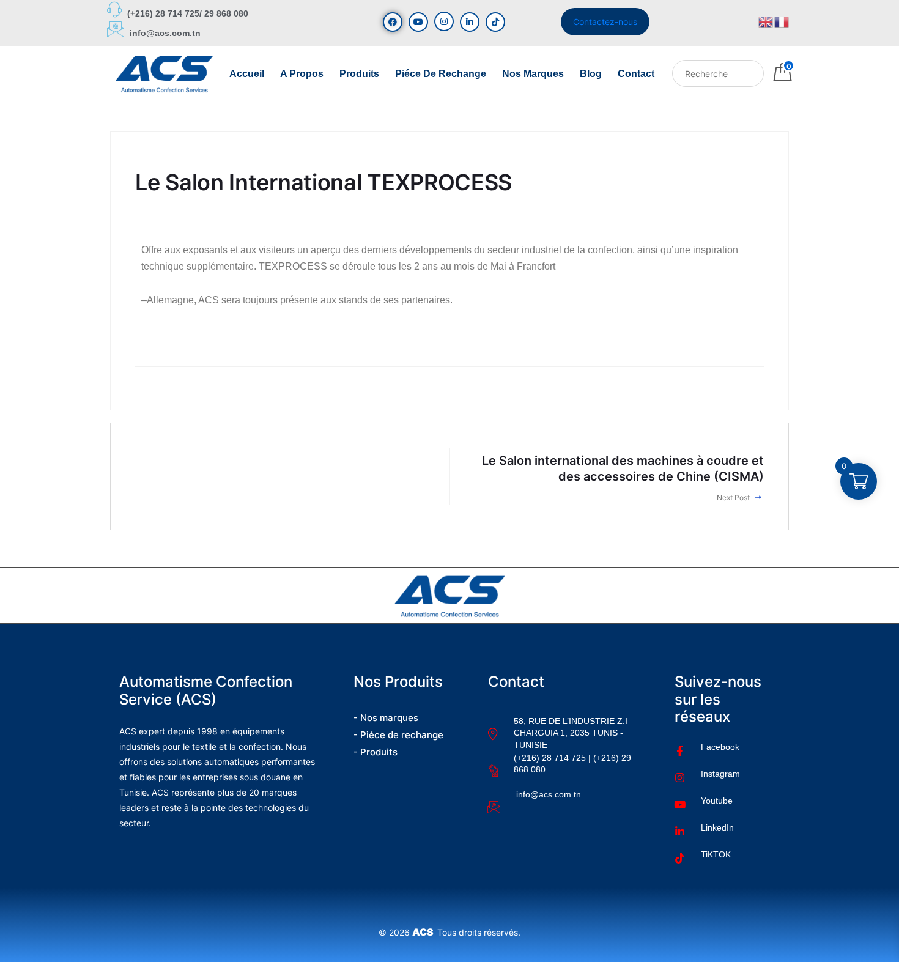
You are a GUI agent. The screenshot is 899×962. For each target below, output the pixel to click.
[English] (766, 21)
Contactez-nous (605, 22)
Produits (359, 73)
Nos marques (533, 73)
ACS (424, 932)
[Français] (782, 21)
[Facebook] (392, 22)
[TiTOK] (495, 22)
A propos (302, 73)
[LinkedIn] (469, 22)
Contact (636, 73)
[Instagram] (444, 21)
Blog (591, 73)
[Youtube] (418, 22)
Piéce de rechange (440, 73)
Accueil (246, 73)
